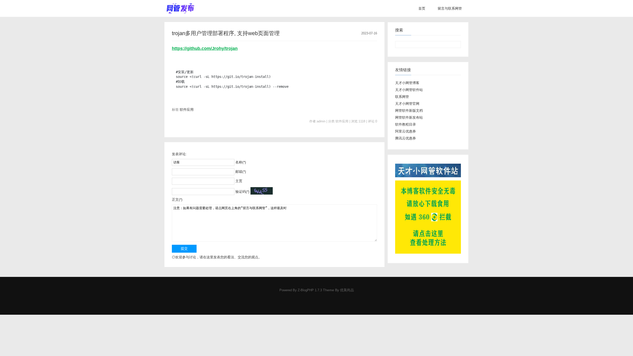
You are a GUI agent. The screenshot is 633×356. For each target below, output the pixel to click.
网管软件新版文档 (409, 110)
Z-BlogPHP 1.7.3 (310, 290)
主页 (238, 181)
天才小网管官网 (407, 104)
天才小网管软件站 (409, 90)
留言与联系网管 (450, 8)
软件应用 (187, 109)
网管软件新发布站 (409, 117)
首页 (421, 8)
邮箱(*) (240, 172)
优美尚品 (347, 290)
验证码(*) (242, 192)
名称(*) (240, 162)
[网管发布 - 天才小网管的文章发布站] (180, 8)
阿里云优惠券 (405, 131)
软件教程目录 (405, 124)
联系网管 (402, 97)
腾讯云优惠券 (405, 138)
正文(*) (177, 199)
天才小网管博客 (407, 83)
